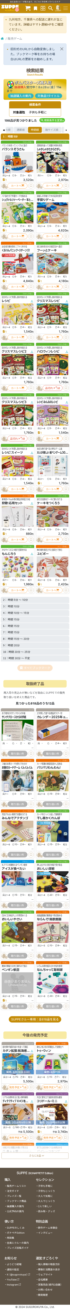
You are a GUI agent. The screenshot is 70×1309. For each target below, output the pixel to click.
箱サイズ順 (51, 129)
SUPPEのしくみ (15, 1227)
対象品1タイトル (49, 96)
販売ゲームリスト (16, 1186)
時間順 (35, 129)
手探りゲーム (46, 199)
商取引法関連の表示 (49, 1269)
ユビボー (43, 553)
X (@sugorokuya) (17, 1274)
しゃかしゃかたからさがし (48, 149)
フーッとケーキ (47, 250)
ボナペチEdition (15, 1232)
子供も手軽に (45, 1186)
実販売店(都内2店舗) (50, 1284)
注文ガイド (13, 1191)
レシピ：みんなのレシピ (47, 401)
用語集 (10, 1237)
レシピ (6, 300)
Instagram (12, 1284)
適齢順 (21, 129)
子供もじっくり (46, 1191)
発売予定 (14, 1087)
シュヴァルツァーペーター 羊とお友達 (19, 199)
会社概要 (43, 1279)
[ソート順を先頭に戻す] (4, 130)
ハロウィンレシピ (48, 351)
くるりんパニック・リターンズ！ (16, 250)
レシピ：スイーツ (12, 452)
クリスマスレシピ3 (14, 401)
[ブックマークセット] (35, 8)
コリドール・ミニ (47, 1101)
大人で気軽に (45, 1196)
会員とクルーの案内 (18, 1242)
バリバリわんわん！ (49, 767)
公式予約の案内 (15, 1211)
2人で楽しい (45, 1206)
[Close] (61, 49)
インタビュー (45, 1232)
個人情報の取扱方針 (49, 1264)
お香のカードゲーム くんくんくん (17, 767)
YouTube (11, 1279)
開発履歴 (43, 1295)
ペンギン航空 (10, 969)
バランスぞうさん (13, 149)
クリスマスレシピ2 (14, 351)
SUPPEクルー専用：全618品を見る (35, 1019)
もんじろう (9, 553)
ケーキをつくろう (48, 503)
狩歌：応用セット (12, 503)
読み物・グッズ (46, 1211)
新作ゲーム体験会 (47, 1227)
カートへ (16, 185)
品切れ (49, 388)
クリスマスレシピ (48, 300)
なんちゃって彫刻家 (50, 969)
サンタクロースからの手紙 (14, 716)
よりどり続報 (14, 1264)
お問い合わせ (45, 1289)
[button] (52, 120)
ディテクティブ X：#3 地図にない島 (19, 1101)
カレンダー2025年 (50, 716)
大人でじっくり (46, 1201)
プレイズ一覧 (14, 1196)
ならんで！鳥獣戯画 (49, 919)
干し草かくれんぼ (48, 818)
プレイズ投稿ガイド (18, 1248)
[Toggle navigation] (65, 8)
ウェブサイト (45, 1274)
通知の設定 (13, 1269)
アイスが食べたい (14, 868)
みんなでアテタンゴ (15, 818)
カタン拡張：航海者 (15, 1050)
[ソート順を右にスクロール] (66, 130)
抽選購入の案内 (20, 96)
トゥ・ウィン (44, 1050)
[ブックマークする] (31, 186)
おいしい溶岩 (46, 868)
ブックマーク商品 (16, 1201)
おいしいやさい (12, 919)
